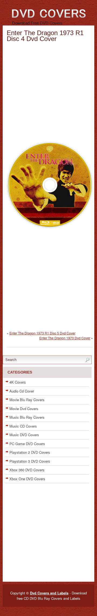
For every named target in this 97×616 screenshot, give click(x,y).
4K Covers (17, 382)
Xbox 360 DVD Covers (26, 469)
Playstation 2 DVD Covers (29, 452)
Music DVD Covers (24, 434)
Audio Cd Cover (21, 391)
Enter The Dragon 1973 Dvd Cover (64, 338)
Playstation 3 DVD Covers (29, 461)
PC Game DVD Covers (27, 443)
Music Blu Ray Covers (26, 417)
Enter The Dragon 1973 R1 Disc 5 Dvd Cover (42, 333)
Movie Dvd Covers (23, 408)
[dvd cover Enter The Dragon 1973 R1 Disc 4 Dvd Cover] (50, 227)
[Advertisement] (48, 93)
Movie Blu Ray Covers (26, 399)
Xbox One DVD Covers (27, 478)
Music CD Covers (23, 426)
